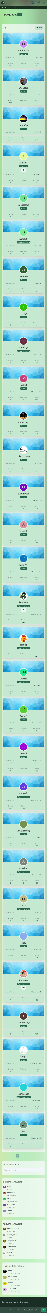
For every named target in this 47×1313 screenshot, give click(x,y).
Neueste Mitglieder (12, 1182)
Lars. (23, 1131)
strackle (11, 1283)
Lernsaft (23, 793)
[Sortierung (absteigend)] (5, 27)
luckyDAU (23, 868)
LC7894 (23, 313)
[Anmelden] (38, 3)
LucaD (23, 162)
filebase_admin (13, 1229)
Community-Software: (23, 1310)
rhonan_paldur (12, 1235)
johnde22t (12, 1289)
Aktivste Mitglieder (12, 1224)
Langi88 (24, 239)
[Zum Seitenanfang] (43, 1310)
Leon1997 (23, 276)
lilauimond (23, 494)
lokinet (23, 385)
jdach (9, 1187)
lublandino (11, 1193)
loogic (23, 1056)
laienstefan (23, 205)
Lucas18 (23, 531)
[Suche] (32, 3)
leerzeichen (23, 1094)
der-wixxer (12, 1277)
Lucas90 (23, 980)
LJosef (23, 716)
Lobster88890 (23, 1022)
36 (24, 1156)
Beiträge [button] (11, 27)
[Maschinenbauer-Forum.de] (3, 3)
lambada (23, 602)
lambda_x (23, 347)
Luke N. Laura (23, 456)
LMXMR (23, 678)
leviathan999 (23, 831)
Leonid (23, 753)
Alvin (10, 1271)
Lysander (23, 125)
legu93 (23, 645)
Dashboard (38, 763)
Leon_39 (23, 565)
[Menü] (44, 3)
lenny (23, 943)
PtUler (9, 1253)
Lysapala (23, 88)
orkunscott (11, 1205)
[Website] (23, 170)
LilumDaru (23, 50)
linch (23, 905)
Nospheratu (11, 1241)
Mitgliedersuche (11, 1164)
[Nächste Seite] (29, 1156)
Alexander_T (11, 1247)
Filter (40, 28)
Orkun (9, 1211)
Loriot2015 (23, 422)
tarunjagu (11, 1199)
